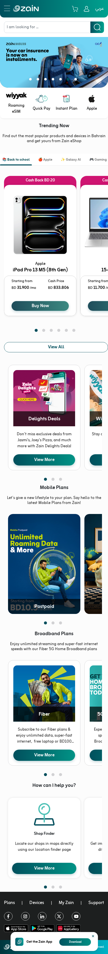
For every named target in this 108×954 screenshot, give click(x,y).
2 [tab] (38, 80)
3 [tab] (46, 80)
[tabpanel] (54, 58)
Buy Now (40, 306)
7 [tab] (76, 80)
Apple (92, 109)
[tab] (16, 160)
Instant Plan (66, 109)
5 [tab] (61, 80)
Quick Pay (41, 109)
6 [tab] (69, 80)
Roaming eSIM (16, 109)
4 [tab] (54, 80)
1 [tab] (31, 80)
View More (44, 460)
